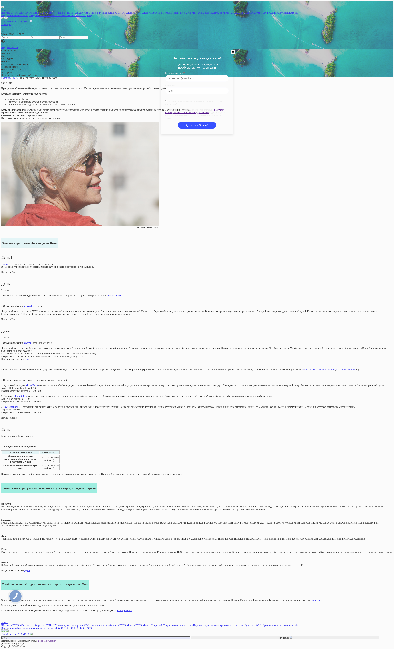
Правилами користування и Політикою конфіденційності (194, 111)
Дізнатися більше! (197, 125)
